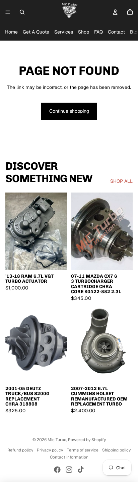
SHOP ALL (121, 181)
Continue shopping (69, 111)
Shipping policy (116, 450)
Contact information (69, 457)
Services (63, 32)
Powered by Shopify (87, 439)
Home (11, 32)
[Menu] (7, 12)
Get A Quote (36, 32)
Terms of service (82, 450)
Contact (116, 32)
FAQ (98, 32)
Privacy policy (50, 450)
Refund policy (20, 450)
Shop (83, 32)
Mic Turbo (57, 439)
